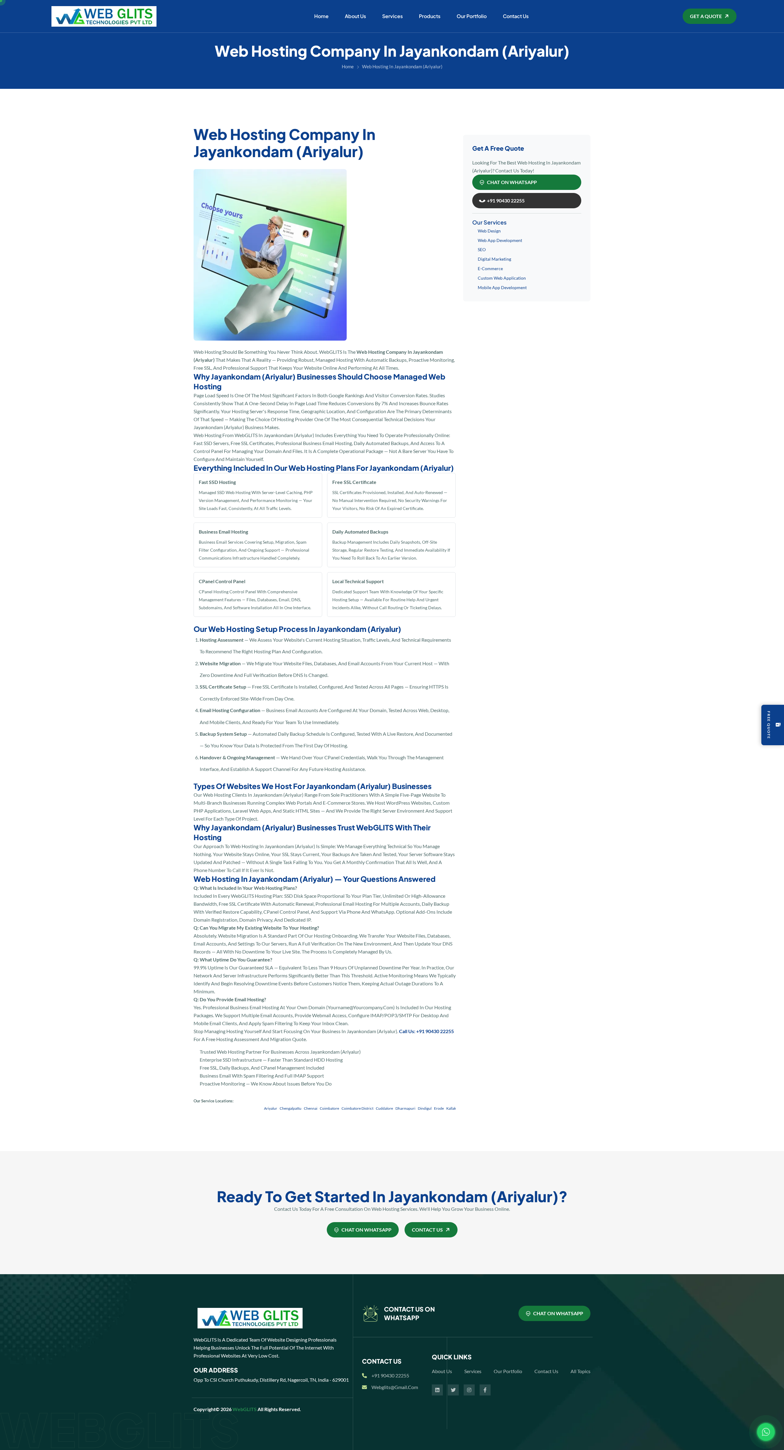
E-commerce (490, 268)
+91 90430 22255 (390, 1375)
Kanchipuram (448, 1108)
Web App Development (500, 240)
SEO (482, 249)
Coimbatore (298, 1108)
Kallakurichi (424, 1108)
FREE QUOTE (769, 725)
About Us (355, 16)
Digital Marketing (494, 259)
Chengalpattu (259, 1108)
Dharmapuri (374, 1108)
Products (429, 16)
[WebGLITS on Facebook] (485, 1389)
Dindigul (393, 1108)
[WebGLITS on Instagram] (469, 1389)
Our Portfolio (472, 16)
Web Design (489, 230)
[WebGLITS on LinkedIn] (437, 1389)
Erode (408, 1108)
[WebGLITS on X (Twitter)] (453, 1389)
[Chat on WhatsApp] (766, 1432)
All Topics (580, 1371)
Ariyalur (239, 1108)
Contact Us (516, 16)
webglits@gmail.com (394, 1387)
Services (392, 16)
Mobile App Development (502, 287)
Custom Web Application (502, 278)
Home (321, 16)
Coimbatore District (326, 1108)
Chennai (279, 1108)
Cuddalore (353, 1108)
